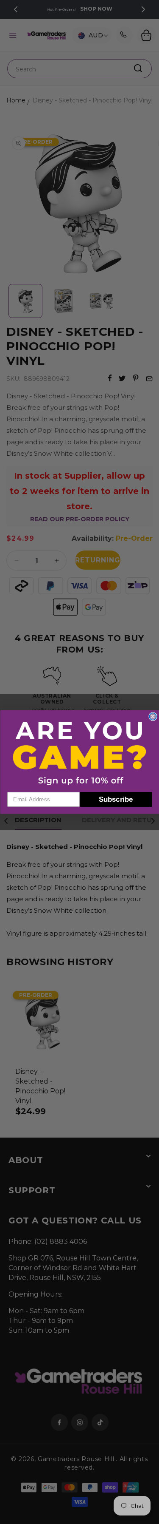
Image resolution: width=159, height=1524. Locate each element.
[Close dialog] (152, 716)
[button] (79, 753)
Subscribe (116, 799)
